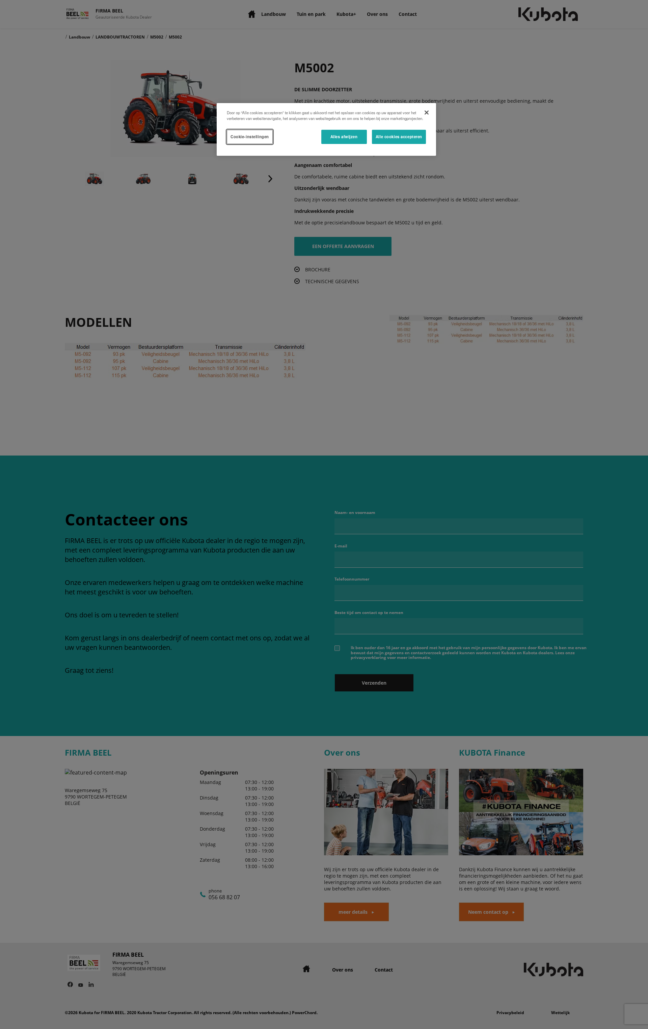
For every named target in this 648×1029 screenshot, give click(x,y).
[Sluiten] (426, 112)
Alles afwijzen (344, 136)
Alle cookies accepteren (399, 136)
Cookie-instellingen (250, 136)
